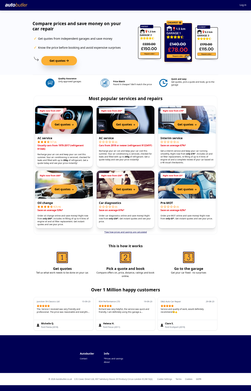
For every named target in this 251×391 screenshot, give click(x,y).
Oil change (45, 203)
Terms (179, 379)
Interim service (172, 138)
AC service (44, 138)
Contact (83, 358)
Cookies (188, 379)
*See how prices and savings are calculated (125, 232)
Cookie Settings (164, 379)
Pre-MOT (167, 203)
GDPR (198, 379)
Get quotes (58, 61)
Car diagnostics (110, 203)
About (107, 362)
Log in (243, 5)
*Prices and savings (113, 358)
